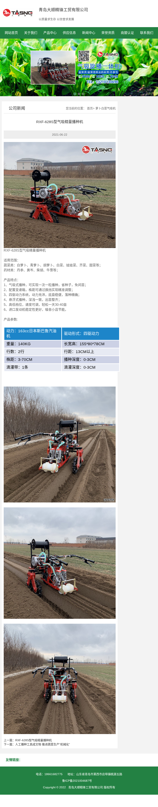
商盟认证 (127, 33)
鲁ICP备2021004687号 (77, 780)
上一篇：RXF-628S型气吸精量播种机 (28, 740)
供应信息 (69, 33)
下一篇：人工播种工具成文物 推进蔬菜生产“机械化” (37, 744)
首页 (90, 108)
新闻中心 (88, 33)
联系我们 (146, 33)
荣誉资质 (108, 33)
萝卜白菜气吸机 (105, 108)
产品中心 (50, 33)
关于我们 (30, 33)
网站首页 (11, 33)
